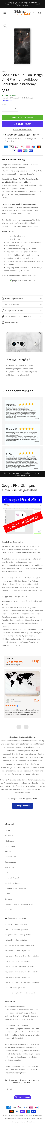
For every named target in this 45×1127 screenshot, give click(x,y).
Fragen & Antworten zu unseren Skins (19, 904)
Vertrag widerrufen (23, 806)
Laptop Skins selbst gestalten (16, 940)
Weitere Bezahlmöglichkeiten (22, 129)
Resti (17, 700)
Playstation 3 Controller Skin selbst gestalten (22, 982)
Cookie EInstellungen (13, 883)
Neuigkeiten (9, 899)
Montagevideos (10, 862)
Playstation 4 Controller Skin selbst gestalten (22, 972)
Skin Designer (10, 841)
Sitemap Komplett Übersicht (15, 888)
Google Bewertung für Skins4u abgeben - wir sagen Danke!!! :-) (22, 474)
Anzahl (4, 104)
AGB (6, 873)
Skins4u (10, 1115)
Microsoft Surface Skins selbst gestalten (19, 945)
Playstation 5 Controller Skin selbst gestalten (22, 956)
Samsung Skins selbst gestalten (16, 929)
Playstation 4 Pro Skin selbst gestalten (19, 961)
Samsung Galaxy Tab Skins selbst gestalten (21, 993)
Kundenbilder (10, 846)
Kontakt (8, 830)
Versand (39, 1118)
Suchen (7, 894)
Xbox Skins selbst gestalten (15, 987)
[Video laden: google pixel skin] (22, 515)
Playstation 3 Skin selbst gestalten (17, 977)
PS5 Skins (8, 909)
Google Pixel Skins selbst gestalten (18, 935)
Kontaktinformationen (28, 1122)
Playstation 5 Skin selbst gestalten (17, 951)
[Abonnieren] (37, 1089)
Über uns (8, 851)
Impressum (9, 836)
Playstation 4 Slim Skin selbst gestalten (19, 966)
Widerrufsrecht (10, 857)
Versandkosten (7, 100)
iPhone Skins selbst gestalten (16, 924)
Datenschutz (9, 867)
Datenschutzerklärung (23, 1118)
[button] (4, 12)
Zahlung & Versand (12, 878)
